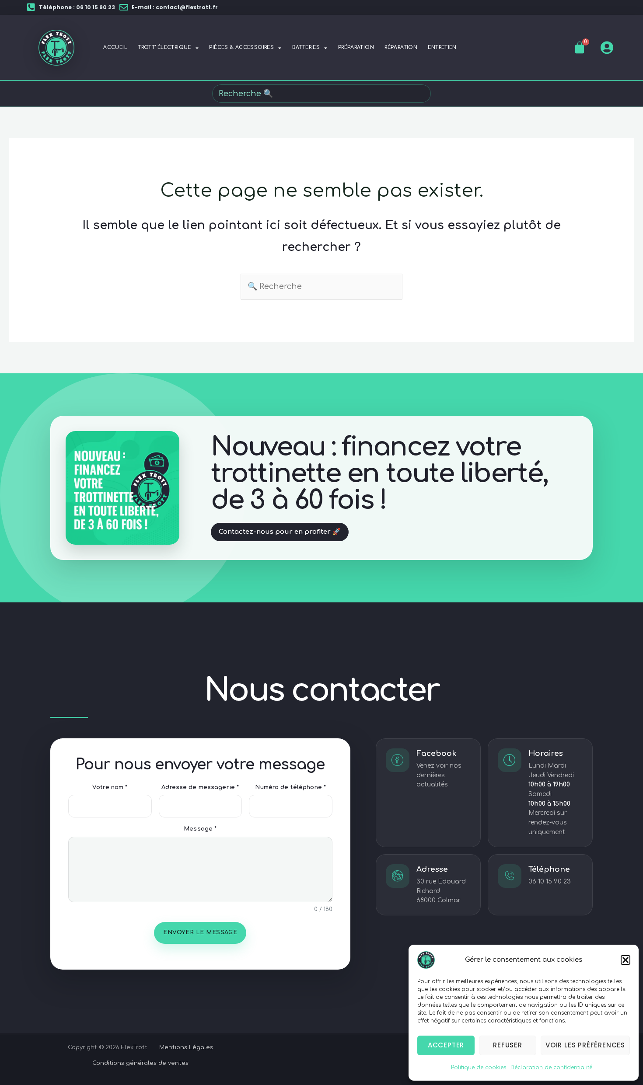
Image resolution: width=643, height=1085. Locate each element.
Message (200, 829)
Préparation (356, 47)
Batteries (306, 47)
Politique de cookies (478, 1067)
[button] (625, 960)
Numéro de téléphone (290, 787)
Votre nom (109, 787)
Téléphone (549, 869)
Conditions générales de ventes (140, 1063)
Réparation (400, 47)
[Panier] (580, 48)
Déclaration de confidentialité (551, 1067)
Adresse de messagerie (200, 787)
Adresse (432, 869)
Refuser (507, 1045)
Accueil (115, 47)
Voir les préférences (585, 1045)
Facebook (436, 753)
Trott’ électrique (164, 47)
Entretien (442, 47)
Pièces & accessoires (241, 47)
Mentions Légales (186, 1047)
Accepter (446, 1045)
